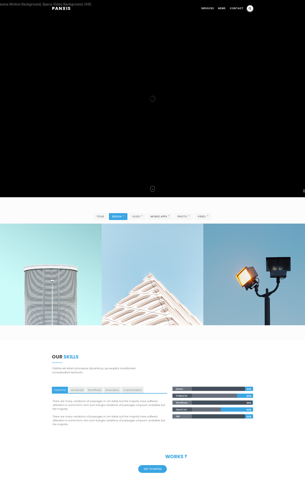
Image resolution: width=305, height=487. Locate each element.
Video (203, 216)
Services (207, 8)
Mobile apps (160, 216)
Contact (236, 8)
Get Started (153, 469)
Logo (137, 216)
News (222, 8)
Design (118, 216)
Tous (100, 216)
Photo (184, 216)
